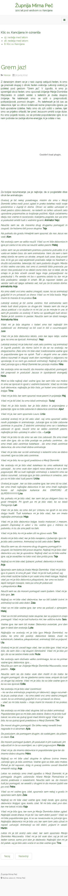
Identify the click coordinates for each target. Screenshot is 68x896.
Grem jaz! (13, 67)
